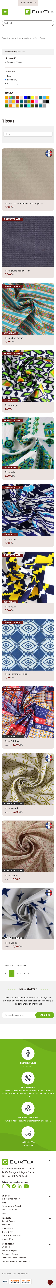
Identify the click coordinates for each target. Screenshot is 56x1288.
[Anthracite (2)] (36, 105)
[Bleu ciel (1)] (44, 97)
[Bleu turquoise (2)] (28, 105)
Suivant (28, 974)
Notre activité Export (11, 1206)
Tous (9, 76)
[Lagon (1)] (40, 97)
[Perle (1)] (10, 101)
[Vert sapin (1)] (21, 105)
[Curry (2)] (13, 101)
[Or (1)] (17, 105)
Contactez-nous (9, 1210)
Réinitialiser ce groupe (14, 84)
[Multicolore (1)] (10, 97)
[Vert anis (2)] (28, 101)
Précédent (6, 974)
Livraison (6, 1247)
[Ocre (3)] (6, 97)
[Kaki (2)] (32, 105)
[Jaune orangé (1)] (6, 101)
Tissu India (10, 472)
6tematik (25, 1274)
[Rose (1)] (36, 101)
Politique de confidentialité (14, 1258)
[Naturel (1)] (13, 105)
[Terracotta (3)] (17, 97)
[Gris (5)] (44, 101)
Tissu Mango (11, 405)
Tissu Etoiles (11, 943)
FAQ (4, 1202)
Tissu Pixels (10, 607)
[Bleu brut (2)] (28, 97)
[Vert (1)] (6, 105)
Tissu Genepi (11, 808)
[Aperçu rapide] (28, 199)
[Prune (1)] (17, 101)
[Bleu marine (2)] (25, 105)
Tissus (12, 80)
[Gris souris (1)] (13, 97)
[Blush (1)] (36, 97)
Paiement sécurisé (10, 1254)
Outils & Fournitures (11, 1236)
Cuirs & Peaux (8, 1221)
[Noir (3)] (47, 101)
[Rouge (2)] (32, 101)
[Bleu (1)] (25, 97)
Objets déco (7, 1239)
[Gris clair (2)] (44, 105)
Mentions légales (9, 1250)
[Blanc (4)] (40, 101)
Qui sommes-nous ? (11, 1199)
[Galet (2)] (21, 97)
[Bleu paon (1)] (40, 105)
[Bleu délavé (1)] (25, 101)
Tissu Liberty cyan (14, 338)
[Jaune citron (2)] (32, 97)
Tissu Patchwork (13, 741)
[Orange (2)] (10, 105)
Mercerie (6, 1225)
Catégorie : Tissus (14, 62)
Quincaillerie (7, 1228)
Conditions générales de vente (16, 1261)
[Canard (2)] (21, 101)
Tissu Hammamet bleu (16, 674)
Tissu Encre (10, 539)
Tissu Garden (11, 875)
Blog (4, 1213)
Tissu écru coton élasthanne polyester (24, 203)
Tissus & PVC (8, 1232)
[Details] (35, 199)
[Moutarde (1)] (47, 97)
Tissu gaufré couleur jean (17, 271)
